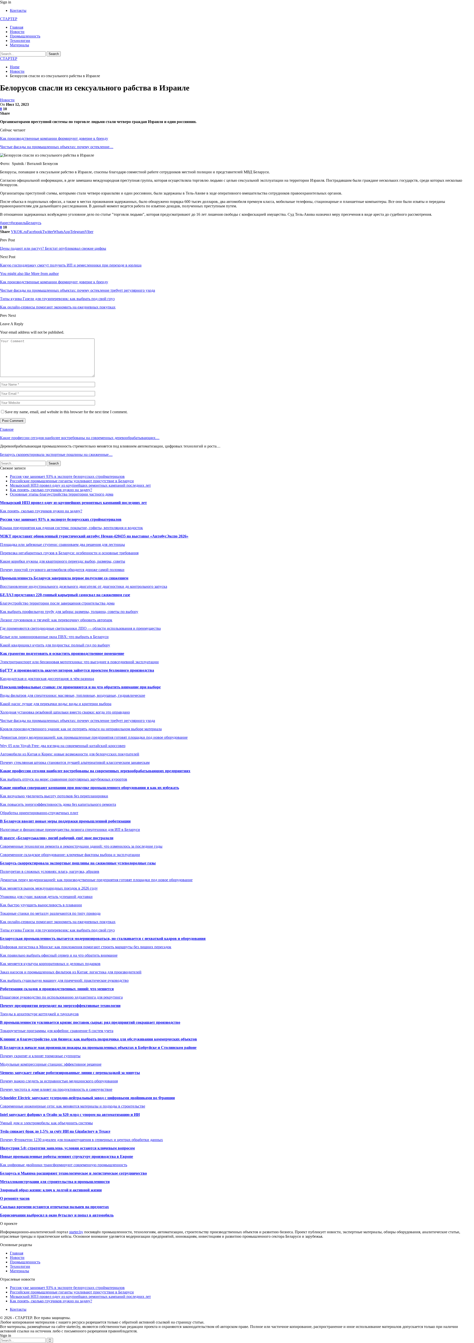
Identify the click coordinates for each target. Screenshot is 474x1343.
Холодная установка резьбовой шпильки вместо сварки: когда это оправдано (65, 712)
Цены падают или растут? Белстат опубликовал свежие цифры (53, 248)
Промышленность (25, 36)
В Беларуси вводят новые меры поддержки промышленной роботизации (65, 821)
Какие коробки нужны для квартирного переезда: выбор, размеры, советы (62, 561)
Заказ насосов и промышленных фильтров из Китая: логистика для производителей (70, 972)
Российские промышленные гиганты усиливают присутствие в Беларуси (72, 481)
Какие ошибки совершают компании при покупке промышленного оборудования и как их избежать (89, 788)
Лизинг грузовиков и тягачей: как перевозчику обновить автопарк (56, 620)
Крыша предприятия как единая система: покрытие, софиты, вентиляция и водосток (71, 528)
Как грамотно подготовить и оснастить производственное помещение (62, 653)
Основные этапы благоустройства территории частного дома (61, 494)
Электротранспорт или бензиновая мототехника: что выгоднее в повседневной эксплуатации (79, 662)
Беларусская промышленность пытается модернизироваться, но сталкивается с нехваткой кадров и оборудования (103, 938)
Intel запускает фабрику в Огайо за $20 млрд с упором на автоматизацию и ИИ (70, 1114)
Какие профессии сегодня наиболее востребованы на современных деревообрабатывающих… (79, 438)
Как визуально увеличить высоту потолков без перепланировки (54, 796)
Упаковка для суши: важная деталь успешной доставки (46, 897)
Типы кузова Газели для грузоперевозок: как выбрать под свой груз (57, 930)
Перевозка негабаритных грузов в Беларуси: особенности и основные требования (69, 553)
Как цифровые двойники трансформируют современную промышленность (63, 1165)
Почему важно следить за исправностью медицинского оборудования (59, 1081)
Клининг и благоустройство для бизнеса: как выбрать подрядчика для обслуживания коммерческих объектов (98, 1039)
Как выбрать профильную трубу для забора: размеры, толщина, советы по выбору (69, 611)
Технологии (20, 40)
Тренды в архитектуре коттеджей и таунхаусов (39, 1014)
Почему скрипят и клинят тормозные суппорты (40, 1056)
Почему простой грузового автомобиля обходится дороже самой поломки (62, 570)
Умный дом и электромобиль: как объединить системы (46, 1123)
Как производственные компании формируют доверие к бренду (54, 138)
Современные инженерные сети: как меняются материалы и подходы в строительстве (72, 1106)
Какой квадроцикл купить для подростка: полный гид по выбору (55, 645)
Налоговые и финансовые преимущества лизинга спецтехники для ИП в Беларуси (70, 829)
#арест (5, 223)
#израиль (18, 223)
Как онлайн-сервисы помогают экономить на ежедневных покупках (58, 922)
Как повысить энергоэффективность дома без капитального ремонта (58, 804)
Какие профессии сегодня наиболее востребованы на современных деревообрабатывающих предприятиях (95, 771)
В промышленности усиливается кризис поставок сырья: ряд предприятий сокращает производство (90, 1022)
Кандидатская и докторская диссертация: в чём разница (47, 679)
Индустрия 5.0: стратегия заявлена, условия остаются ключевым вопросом (67, 1148)
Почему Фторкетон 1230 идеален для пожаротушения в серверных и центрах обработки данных (81, 1140)
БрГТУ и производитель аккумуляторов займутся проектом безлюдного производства (77, 670)
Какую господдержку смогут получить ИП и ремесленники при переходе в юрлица (70, 265)
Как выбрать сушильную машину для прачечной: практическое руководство (64, 980)
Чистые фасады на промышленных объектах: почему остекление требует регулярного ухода (77, 720)
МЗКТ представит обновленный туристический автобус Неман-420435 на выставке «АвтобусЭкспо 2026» (94, 536)
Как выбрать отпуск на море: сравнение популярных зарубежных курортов (63, 779)
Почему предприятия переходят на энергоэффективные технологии (60, 1005)
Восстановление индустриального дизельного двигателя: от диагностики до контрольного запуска (83, 586)
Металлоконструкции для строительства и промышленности (55, 1182)
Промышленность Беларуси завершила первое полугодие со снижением (64, 578)
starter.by (76, 1232)
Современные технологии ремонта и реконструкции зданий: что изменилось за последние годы (81, 846)
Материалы (19, 45)
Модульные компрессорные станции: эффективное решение (50, 1064)
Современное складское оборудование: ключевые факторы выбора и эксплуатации (70, 855)
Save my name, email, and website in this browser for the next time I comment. (66, 412)
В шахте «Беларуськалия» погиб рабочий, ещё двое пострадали (56, 838)
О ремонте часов (15, 1198)
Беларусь (33, 223)
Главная (16, 27)
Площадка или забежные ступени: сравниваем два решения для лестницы (62, 544)
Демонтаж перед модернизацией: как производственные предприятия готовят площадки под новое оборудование (96, 880)
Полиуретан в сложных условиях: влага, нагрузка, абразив (49, 871)
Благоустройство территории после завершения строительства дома (57, 603)
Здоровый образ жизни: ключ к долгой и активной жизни (51, 1190)
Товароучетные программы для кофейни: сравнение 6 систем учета (56, 1031)
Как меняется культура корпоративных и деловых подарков (50, 964)
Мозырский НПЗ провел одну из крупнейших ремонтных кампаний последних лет (80, 485)
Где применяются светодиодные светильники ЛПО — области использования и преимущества (80, 628)
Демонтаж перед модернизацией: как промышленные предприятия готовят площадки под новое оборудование (94, 737)
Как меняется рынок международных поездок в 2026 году (49, 888)
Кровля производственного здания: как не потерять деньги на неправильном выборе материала (81, 729)
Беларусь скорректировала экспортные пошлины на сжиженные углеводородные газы (78, 863)
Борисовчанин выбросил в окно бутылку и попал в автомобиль (57, 1215)
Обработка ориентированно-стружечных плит (39, 813)
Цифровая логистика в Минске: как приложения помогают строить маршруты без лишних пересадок (85, 947)
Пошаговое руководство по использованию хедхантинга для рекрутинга (61, 997)
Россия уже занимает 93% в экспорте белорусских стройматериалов (67, 476)
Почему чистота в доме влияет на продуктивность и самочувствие (56, 1089)
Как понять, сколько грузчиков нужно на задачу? (51, 490)
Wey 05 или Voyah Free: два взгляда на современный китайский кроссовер (62, 746)
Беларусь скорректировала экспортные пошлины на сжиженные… (56, 454)
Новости (17, 32)
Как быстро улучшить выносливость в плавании (41, 905)
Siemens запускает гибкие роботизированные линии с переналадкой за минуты (70, 1073)
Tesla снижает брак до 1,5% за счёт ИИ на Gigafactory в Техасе (55, 1131)
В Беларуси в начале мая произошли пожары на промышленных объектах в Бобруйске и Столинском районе (98, 1047)
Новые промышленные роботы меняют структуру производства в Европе (66, 1156)
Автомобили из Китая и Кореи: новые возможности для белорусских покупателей (69, 754)
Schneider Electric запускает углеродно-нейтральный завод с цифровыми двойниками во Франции (87, 1098)
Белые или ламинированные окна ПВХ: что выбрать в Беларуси (54, 637)
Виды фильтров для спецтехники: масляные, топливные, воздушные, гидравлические (72, 695)
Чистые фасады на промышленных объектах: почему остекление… (56, 147)
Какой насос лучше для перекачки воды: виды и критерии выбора (55, 704)
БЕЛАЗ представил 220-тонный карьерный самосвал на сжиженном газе (65, 595)
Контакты (18, 10)
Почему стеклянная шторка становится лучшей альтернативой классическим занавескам (75, 762)
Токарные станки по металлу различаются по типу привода (50, 913)
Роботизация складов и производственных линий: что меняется (57, 989)
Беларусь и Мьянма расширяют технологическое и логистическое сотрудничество (73, 1173)
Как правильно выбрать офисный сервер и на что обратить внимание (59, 955)
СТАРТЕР (8, 19)
